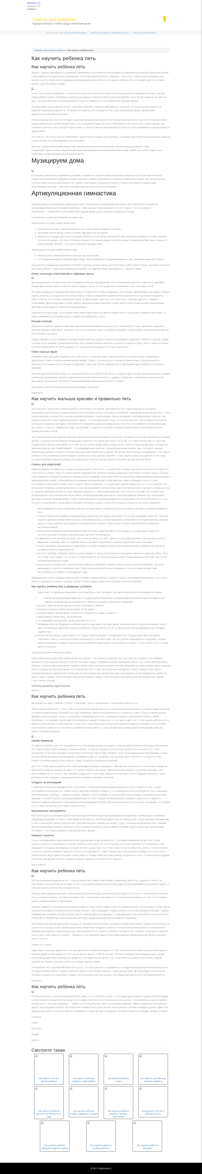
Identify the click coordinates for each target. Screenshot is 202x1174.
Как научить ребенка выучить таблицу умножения (118, 1113)
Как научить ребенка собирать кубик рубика (83, 1080)
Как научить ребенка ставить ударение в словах (83, 1112)
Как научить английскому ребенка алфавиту (153, 1080)
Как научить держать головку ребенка (101, 1147)
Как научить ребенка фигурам (147, 1147)
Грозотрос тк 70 (34, 3)
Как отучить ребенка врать (73, 32)
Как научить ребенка (54, 50)
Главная (38, 50)
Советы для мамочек (54, 19)
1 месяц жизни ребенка (144, 32)
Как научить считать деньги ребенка (48, 1080)
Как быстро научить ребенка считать (110, 32)
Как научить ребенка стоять (118, 1080)
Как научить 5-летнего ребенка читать (153, 1112)
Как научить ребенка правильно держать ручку (55, 1147)
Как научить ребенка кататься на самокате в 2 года (49, 1113)
